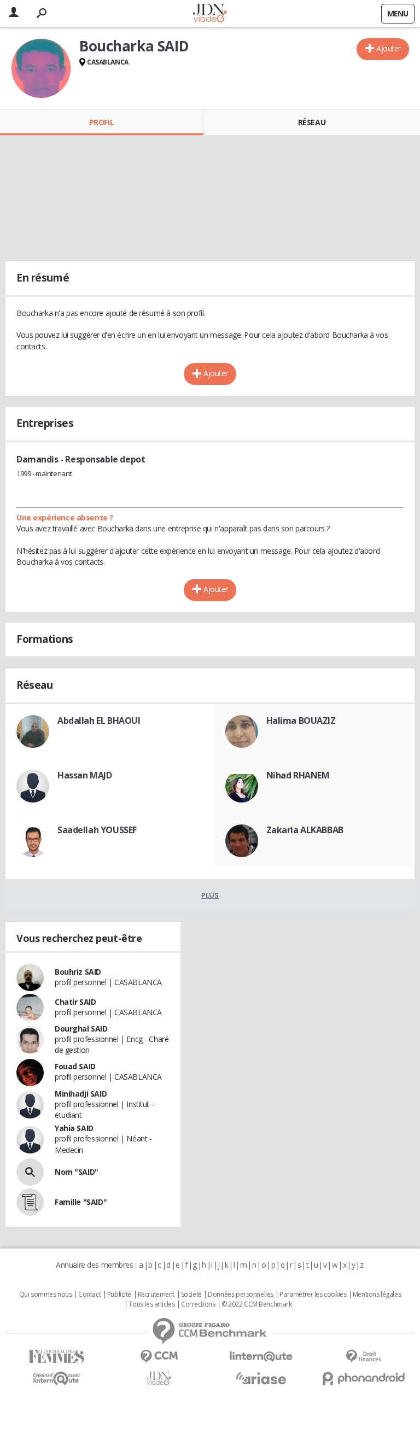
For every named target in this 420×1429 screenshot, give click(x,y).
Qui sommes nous (45, 1294)
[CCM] (159, 1356)
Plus (209, 895)
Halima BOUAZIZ (301, 720)
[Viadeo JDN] (159, 1378)
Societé (191, 1294)
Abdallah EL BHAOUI (98, 720)
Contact (89, 1294)
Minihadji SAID (81, 1093)
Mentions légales (377, 1294)
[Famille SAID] (30, 1202)
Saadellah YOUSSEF (97, 830)
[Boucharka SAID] (41, 68)
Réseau (311, 122)
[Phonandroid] (363, 1378)
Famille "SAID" (81, 1202)
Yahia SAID (74, 1128)
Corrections (198, 1304)
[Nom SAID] (30, 1172)
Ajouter (388, 48)
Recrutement (156, 1294)
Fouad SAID (75, 1066)
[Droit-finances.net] (363, 1356)
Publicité (119, 1294)
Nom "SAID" (76, 1172)
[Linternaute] (261, 1356)
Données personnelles (240, 1294)
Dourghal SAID (81, 1028)
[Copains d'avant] (56, 1378)
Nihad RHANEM (298, 775)
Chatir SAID (75, 1002)
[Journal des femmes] (56, 1356)
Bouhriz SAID (78, 972)
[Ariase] (261, 1378)
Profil (101, 122)
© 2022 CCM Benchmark (256, 1304)
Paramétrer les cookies (312, 1294)
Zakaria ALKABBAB (304, 830)
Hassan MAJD (84, 775)
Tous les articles (151, 1304)
